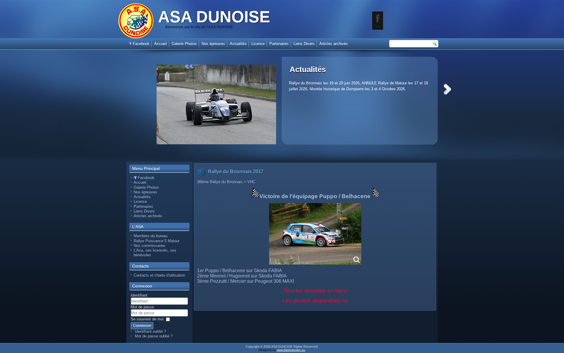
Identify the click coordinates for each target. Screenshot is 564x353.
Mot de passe (142, 307)
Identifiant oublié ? (150, 331)
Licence (258, 43)
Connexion (142, 325)
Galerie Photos (184, 43)
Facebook (141, 43)
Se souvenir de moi (147, 319)
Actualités (308, 69)
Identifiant (139, 295)
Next (447, 89)
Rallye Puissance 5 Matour (156, 241)
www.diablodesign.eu (291, 350)
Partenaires (279, 43)
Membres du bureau (150, 236)
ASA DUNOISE (214, 17)
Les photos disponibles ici (315, 300)
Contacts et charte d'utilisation (159, 275)
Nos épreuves (213, 43)
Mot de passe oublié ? (153, 336)
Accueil (160, 43)
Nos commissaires (149, 245)
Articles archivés (333, 43)
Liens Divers (304, 43)
